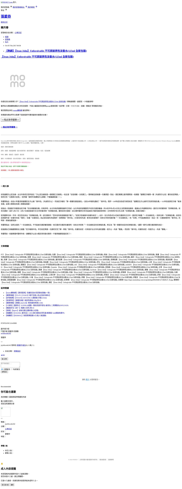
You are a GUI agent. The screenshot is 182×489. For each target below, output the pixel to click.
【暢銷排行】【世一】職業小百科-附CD (19, 308)
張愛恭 (6, 16)
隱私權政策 (102, 459)
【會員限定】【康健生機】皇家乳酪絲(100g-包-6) (23, 300)
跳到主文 (4, 22)
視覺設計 (17, 351)
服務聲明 (111, 459)
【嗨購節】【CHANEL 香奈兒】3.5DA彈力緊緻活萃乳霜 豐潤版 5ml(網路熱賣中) (34, 313)
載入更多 (4, 359)
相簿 (6, 37)
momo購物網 (17, 110)
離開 (12, 485)
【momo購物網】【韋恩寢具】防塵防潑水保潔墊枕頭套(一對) (27, 293)
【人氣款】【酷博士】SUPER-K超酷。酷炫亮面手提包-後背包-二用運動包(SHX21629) (36, 305)
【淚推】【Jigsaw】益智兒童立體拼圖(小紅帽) (21, 310)
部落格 (7, 39)
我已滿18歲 (5, 485)
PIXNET (75, 459)
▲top (3, 355)
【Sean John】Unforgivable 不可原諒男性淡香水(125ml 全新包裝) (37, 56)
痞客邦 (19, 345)
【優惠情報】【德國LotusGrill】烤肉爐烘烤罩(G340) (24, 303)
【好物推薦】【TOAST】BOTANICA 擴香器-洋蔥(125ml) (26, 298)
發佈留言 (4, 372)
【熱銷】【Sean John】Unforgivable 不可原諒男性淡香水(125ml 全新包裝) (46, 50)
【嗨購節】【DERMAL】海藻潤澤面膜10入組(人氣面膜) (25, 315)
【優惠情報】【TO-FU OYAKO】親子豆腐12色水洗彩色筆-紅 (27, 295)
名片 (6, 42)
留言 (24, 345)
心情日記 (18, 33)
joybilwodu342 (6, 333)
